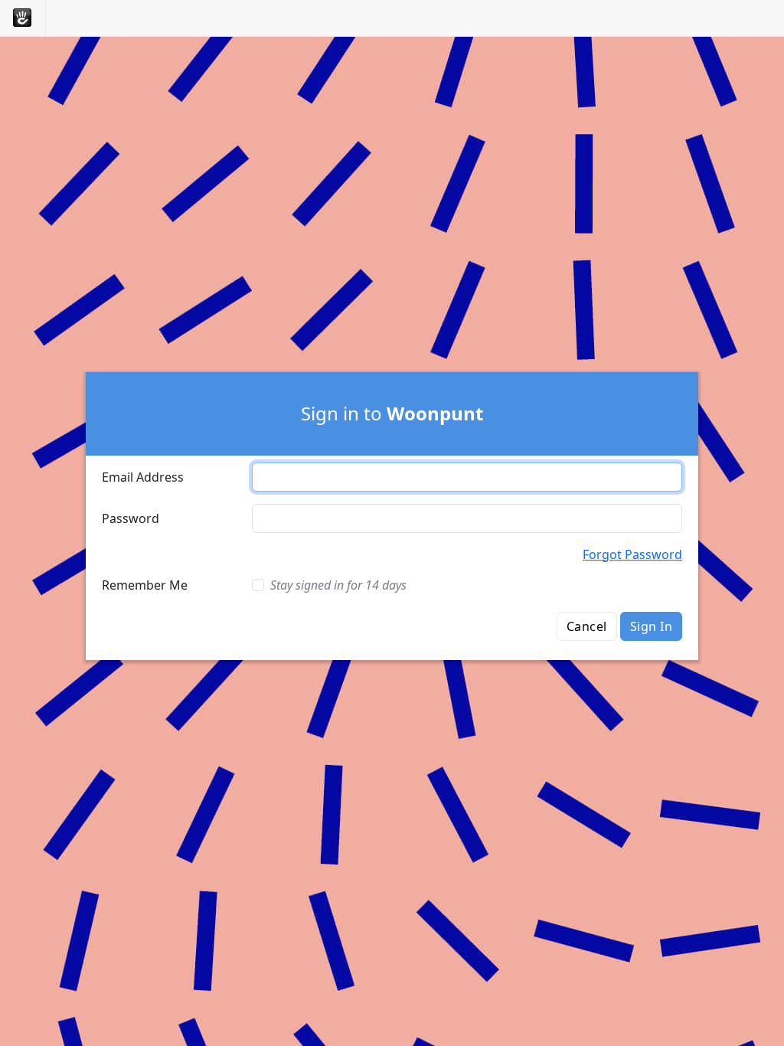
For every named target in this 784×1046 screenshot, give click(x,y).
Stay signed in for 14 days (338, 585)
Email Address (143, 477)
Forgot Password (632, 554)
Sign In (651, 626)
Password (130, 518)
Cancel (587, 626)
